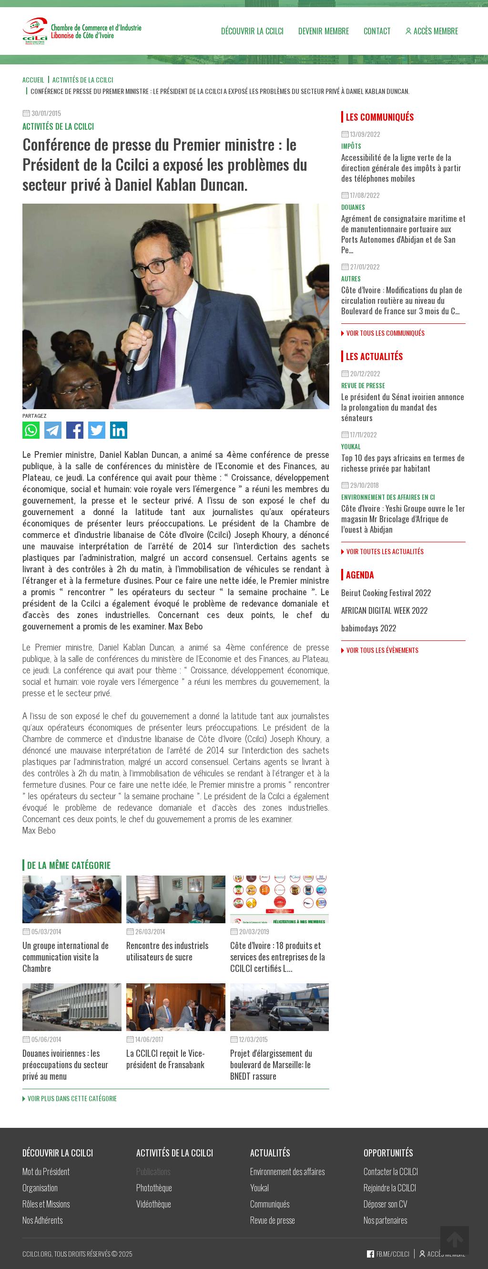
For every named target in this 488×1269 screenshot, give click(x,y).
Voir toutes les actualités (385, 551)
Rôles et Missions (46, 1203)
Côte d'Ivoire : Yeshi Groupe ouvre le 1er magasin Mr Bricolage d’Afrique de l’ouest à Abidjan (403, 518)
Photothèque (154, 1187)
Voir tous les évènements (382, 650)
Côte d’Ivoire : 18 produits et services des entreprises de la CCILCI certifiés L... (277, 956)
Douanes (353, 207)
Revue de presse (363, 385)
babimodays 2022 (368, 628)
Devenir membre (323, 31)
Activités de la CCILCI (82, 79)
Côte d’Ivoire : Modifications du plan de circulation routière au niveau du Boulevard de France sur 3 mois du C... (401, 300)
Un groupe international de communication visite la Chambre (65, 956)
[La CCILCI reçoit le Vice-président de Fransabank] (175, 1007)
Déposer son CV (385, 1203)
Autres (351, 278)
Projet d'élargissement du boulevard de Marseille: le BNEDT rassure (271, 1064)
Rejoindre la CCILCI (390, 1187)
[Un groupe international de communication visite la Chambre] (72, 899)
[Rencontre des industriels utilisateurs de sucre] (175, 899)
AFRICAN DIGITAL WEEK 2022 (384, 610)
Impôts (351, 146)
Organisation (40, 1187)
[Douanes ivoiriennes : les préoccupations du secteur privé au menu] (72, 1007)
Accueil (33, 79)
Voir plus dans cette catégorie (72, 1098)
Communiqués (269, 1203)
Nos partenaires (385, 1220)
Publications (153, 1171)
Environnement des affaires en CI (388, 497)
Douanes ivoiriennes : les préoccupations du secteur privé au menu (65, 1064)
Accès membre (436, 31)
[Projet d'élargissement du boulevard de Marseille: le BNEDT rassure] (279, 1007)
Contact (377, 31)
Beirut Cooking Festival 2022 (386, 592)
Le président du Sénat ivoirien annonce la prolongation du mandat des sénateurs (402, 407)
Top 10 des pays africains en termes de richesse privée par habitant (403, 463)
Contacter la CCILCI (391, 1171)
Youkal (351, 446)
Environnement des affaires (287, 1171)
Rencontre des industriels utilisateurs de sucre (167, 951)
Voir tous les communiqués (385, 333)
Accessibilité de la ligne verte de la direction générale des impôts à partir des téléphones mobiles (401, 167)
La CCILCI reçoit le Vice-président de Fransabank (165, 1059)
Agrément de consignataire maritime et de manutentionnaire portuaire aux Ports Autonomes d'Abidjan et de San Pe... (403, 234)
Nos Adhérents (42, 1220)
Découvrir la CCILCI (252, 31)
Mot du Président (46, 1171)
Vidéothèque (153, 1203)
